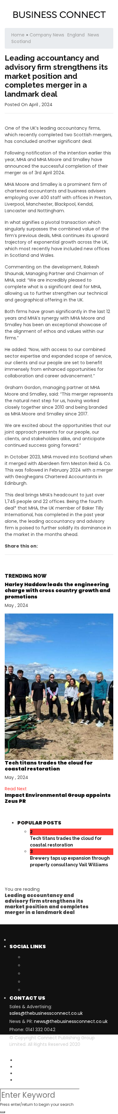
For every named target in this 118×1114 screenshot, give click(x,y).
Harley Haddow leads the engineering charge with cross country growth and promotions (57, 590)
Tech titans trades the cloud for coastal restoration (49, 765)
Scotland (21, 41)
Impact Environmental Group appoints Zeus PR (58, 798)
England (76, 35)
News (93, 35)
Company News (47, 35)
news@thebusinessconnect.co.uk (71, 1021)
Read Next (16, 789)
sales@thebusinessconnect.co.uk (46, 1013)
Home (18, 35)
